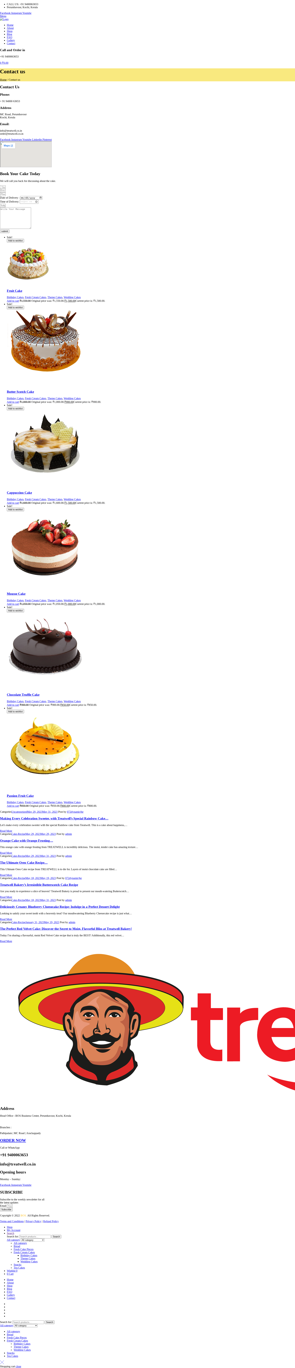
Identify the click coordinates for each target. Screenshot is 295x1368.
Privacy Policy (33, 1221)
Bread (17, 1246)
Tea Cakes (19, 1267)
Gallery (11, 1294)
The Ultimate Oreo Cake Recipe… (24, 862)
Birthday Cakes (15, 297)
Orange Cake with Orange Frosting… (26, 840)
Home (3, 79)
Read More (6, 830)
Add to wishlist (15, 240)
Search (56, 1236)
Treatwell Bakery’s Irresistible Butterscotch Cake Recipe (39, 885)
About (10, 1282)
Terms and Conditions (12, 1221)
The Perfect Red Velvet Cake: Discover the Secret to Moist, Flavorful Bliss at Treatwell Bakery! (66, 929)
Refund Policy (51, 1221)
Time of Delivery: (10, 201)
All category (20, 1243)
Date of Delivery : (10, 197)
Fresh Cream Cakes (35, 297)
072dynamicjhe (75, 811)
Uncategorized (19, 811)
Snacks (17, 1264)
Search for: (13, 1236)
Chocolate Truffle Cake (23, 694)
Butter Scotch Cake (20, 391)
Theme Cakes (54, 297)
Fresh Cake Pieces (23, 1249)
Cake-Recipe (18, 833)
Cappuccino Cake (19, 492)
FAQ (9, 1291)
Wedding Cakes (72, 297)
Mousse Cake (16, 594)
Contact (11, 1298)
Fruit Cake (14, 291)
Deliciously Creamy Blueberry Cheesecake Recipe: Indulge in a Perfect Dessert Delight (60, 907)
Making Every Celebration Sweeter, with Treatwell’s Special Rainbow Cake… (54, 818)
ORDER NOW (13, 1140)
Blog (9, 1288)
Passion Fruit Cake (20, 796)
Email (3, 1205)
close (18, 1366)
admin (68, 833)
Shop (9, 1285)
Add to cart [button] (13, 300)
